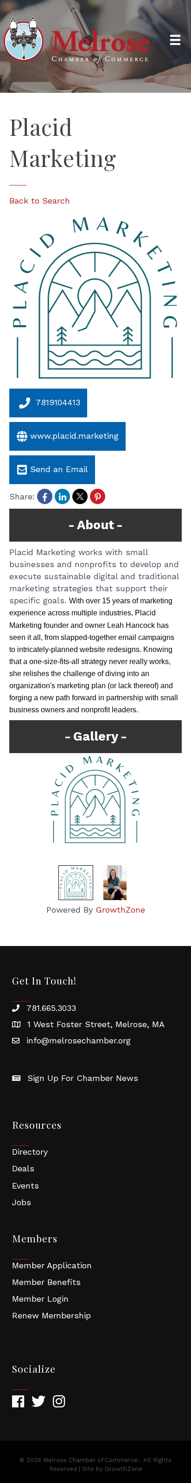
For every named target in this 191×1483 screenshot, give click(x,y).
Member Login (40, 1299)
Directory (30, 1152)
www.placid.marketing (74, 436)
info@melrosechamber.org (78, 1040)
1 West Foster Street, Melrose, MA (96, 1024)
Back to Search (39, 200)
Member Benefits (46, 1282)
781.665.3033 (51, 1008)
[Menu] (175, 39)
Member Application (52, 1265)
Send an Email (59, 469)
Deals (23, 1168)
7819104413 (58, 402)
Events (25, 1185)
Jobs (21, 1202)
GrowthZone (120, 909)
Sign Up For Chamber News (82, 1078)
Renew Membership (51, 1315)
